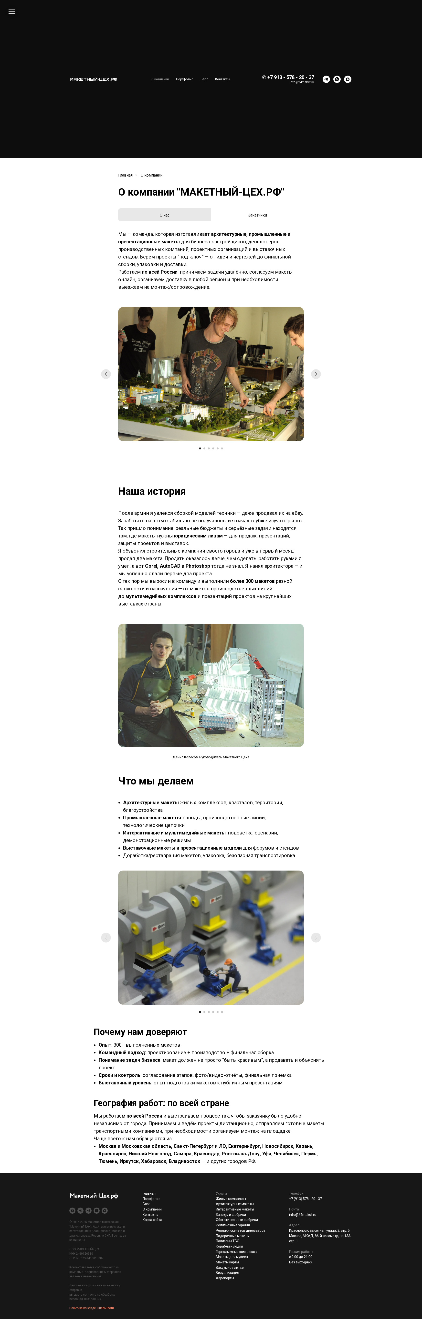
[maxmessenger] (347, 79)
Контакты (222, 79)
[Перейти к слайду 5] (218, 448)
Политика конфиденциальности (91, 1308)
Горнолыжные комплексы (236, 1252)
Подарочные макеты (232, 1236)
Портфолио (184, 79)
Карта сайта (152, 1220)
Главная (125, 175)
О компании (160, 79)
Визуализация (227, 1273)
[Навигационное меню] (12, 12)
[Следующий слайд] (316, 374)
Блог (204, 79)
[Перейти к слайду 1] (200, 448)
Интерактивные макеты (235, 1209)
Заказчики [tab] (257, 215)
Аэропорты (225, 1278)
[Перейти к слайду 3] (209, 448)
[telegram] (326, 79)
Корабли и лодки (229, 1246)
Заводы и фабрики (231, 1215)
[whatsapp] (337, 79)
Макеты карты (227, 1262)
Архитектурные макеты (235, 1204)
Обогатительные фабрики (237, 1220)
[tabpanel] (211, 264)
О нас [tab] (164, 215)
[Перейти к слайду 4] (213, 448)
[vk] (80, 1211)
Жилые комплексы (231, 1199)
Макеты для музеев (232, 1257)
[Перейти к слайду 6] (222, 448)
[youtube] (72, 1211)
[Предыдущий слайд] (106, 374)
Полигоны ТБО (227, 1241)
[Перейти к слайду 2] (204, 448)
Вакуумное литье (230, 1267)
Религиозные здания (233, 1225)
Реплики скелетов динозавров (240, 1230)
